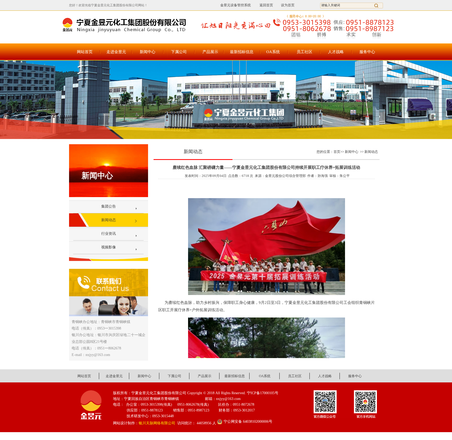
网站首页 (85, 52)
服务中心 (367, 52)
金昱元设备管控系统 (235, 5)
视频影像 (108, 247)
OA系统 (273, 52)
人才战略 (336, 52)
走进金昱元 (116, 52)
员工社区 (304, 52)
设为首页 (288, 5)
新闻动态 (108, 220)
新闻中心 (147, 52)
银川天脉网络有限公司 (157, 423)
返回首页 (263, 5)
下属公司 (179, 52)
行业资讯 (108, 234)
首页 (337, 152)
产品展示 (210, 52)
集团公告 (108, 206)
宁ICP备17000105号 (262, 393)
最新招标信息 (241, 52)
